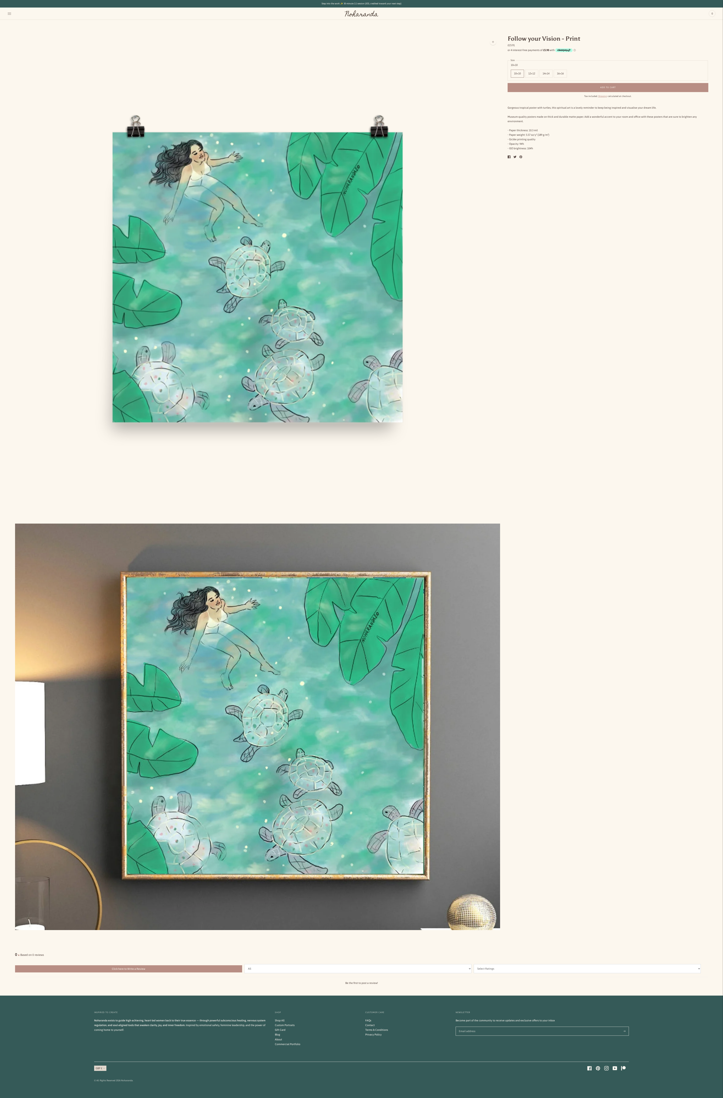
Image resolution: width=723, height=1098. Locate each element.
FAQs (368, 1020)
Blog (277, 1034)
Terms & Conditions (376, 1029)
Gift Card (280, 1029)
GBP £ (99, 1068)
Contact (370, 1025)
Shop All (279, 1020)
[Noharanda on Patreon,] (623, 1069)
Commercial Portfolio (287, 1044)
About (278, 1039)
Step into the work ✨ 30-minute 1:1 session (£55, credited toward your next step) (361, 3)
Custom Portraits (285, 1025)
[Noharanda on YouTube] (615, 1069)
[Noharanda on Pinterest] (598, 1069)
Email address (466, 1026)
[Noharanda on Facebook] (589, 1069)
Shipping (602, 96)
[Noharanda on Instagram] (606, 1069)
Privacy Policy (373, 1034)
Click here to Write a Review (128, 968)
